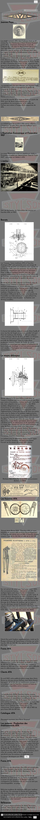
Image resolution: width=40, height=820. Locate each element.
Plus (27, 756)
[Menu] (36, 1)
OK (35, 817)
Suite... (30, 817)
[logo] (8, 2)
